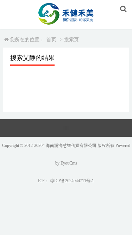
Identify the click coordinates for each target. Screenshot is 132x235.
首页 (51, 39)
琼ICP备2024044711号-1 (72, 180)
